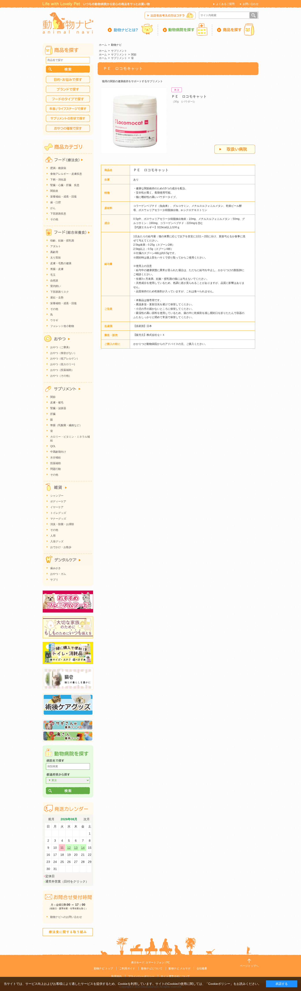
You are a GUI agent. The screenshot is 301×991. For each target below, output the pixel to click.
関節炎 (54, 190)
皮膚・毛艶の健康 (60, 263)
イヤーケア (56, 507)
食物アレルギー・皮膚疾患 (66, 173)
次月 (87, 819)
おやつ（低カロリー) (62, 364)
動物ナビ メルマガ (179, 968)
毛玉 (53, 274)
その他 (54, 219)
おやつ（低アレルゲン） (64, 358)
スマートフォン (155, 962)
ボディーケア (58, 501)
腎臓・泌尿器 (58, 408)
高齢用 (54, 252)
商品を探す (235, 29)
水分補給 (55, 457)
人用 (53, 535)
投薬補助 (55, 463)
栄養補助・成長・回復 (63, 303)
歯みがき (55, 568)
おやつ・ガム (58, 573)
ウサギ (54, 320)
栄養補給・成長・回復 (63, 196)
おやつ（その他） (60, 375)
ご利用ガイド (127, 968)
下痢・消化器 (58, 179)
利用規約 (116, 976)
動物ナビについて (151, 968)
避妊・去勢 (56, 297)
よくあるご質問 (225, 4)
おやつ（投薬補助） (62, 370)
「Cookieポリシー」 (219, 983)
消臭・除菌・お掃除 (62, 524)
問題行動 (55, 469)
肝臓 (53, 414)
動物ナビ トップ (103, 968)
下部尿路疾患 (58, 213)
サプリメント (119, 50)
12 (69, 847)
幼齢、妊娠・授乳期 (62, 240)
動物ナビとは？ (133, 29)
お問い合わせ (250, 4)
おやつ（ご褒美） (60, 347)
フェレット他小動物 (62, 326)
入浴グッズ (56, 541)
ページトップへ (249, 965)
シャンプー (56, 495)
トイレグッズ (58, 512)
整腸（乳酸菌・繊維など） (66, 425)
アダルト (55, 246)
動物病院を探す (185, 29)
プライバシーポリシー (141, 976)
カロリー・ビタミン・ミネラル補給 (70, 438)
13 (76, 847)
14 (83, 847)
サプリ (54, 579)
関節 (133, 54)
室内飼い (55, 286)
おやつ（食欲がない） (63, 353)
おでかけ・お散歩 (60, 547)
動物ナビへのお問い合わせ (66, 917)
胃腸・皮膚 (56, 269)
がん (53, 208)
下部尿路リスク (59, 291)
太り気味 (55, 257)
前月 (51, 819)
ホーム (103, 44)
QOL (53, 446)
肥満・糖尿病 (58, 168)
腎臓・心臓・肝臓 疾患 (64, 185)
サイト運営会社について (175, 976)
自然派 (54, 280)
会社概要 (202, 968)
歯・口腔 (55, 202)
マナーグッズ (58, 518)
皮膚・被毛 (56, 402)
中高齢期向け (58, 451)
